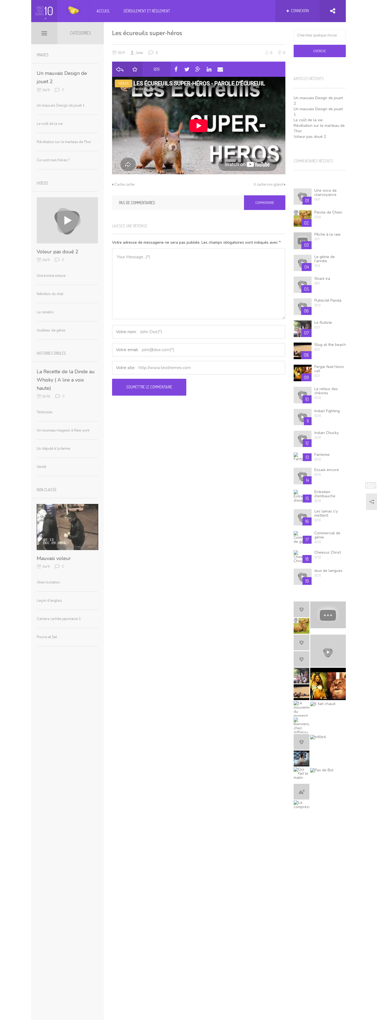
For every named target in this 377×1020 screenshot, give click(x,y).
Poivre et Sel (47, 637)
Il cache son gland (268, 184)
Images (43, 54)
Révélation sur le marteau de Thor (64, 142)
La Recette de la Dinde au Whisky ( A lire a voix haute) (66, 379)
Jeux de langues (328, 570)
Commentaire (264, 203)
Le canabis (45, 312)
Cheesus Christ (327, 552)
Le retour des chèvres (326, 391)
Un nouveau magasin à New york (63, 430)
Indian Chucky (326, 432)
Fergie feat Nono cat (329, 369)
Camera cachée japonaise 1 (59, 618)
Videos (123, 83)
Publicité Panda (327, 300)
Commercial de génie (327, 535)
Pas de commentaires (137, 202)
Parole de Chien (328, 212)
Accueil (103, 11)
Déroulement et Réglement (147, 11)
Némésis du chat (50, 293)
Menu (44, 33)
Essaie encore (326, 469)
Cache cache (124, 184)
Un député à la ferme (53, 448)
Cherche (319, 51)
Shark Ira (322, 278)
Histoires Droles (51, 353)
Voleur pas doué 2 (310, 136)
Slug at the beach (330, 344)
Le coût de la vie (308, 120)
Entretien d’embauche (324, 494)
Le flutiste (323, 322)
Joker (140, 52)
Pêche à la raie (327, 234)
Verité (41, 466)
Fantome (322, 454)
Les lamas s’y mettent (326, 513)
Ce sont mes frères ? (53, 160)
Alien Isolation (48, 582)
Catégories (80, 33)
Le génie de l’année (324, 259)
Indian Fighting (327, 411)
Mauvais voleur (54, 558)
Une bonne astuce (51, 275)
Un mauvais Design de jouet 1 (61, 105)
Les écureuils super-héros (147, 33)
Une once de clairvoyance (325, 192)
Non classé (47, 489)
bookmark (134, 69)
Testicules (45, 412)
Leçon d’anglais (49, 600)
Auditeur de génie (51, 330)
